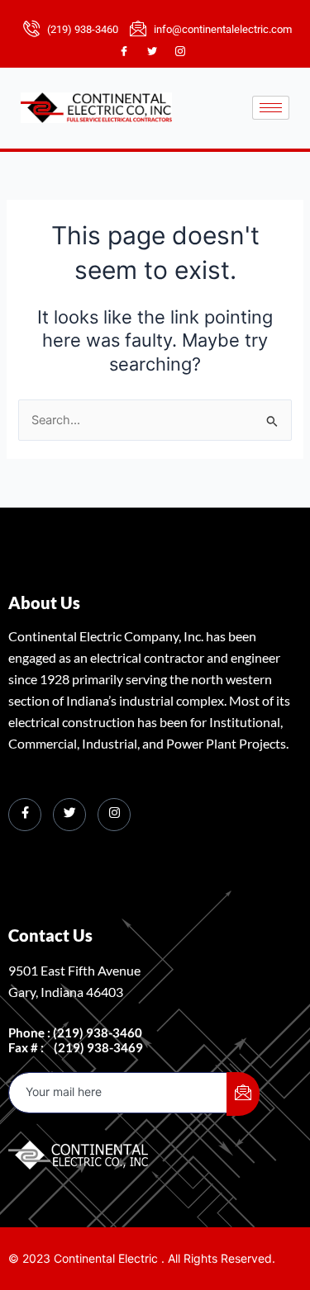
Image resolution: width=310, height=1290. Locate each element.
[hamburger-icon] (270, 108)
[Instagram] (187, 52)
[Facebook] (131, 52)
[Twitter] (159, 52)
